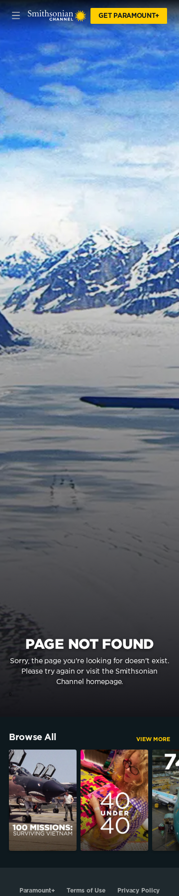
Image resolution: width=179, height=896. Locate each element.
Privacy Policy (138, 891)
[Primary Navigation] (16, 16)
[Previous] (4, 800)
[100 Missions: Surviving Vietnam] (43, 800)
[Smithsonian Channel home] (57, 16)
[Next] (174, 800)
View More (153, 739)
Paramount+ (37, 891)
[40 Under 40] (114, 800)
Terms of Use (86, 891)
